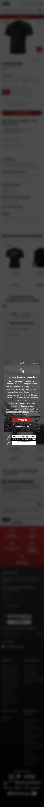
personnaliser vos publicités (17, 411)
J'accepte (23, 420)
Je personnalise (22, 427)
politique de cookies (25, 406)
